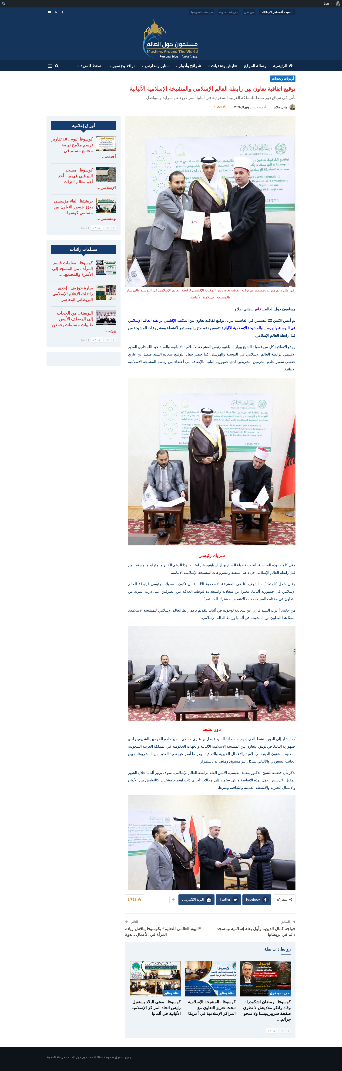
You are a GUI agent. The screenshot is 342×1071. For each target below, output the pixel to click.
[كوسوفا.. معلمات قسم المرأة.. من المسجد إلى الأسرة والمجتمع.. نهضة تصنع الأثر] (106, 267)
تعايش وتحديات (224, 65)
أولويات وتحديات (283, 78)
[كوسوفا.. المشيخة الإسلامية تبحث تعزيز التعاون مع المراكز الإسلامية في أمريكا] (210, 978)
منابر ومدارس (157, 65)
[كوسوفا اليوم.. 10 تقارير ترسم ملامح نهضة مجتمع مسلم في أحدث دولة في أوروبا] (106, 143)
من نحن (249, 12)
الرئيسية (280, 65)
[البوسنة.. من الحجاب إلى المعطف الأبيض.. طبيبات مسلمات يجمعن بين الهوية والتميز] (106, 317)
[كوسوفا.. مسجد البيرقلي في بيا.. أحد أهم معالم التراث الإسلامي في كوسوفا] (106, 174)
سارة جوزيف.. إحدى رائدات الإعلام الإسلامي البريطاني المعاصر (72, 294)
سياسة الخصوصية (202, 12)
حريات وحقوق (279, 993)
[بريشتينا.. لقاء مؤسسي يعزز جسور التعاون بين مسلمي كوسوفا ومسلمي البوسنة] (106, 205)
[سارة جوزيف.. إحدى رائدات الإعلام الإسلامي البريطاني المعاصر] (106, 292)
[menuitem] (338, 3)
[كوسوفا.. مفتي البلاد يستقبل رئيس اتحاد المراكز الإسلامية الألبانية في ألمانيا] (155, 978)
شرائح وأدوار (190, 65)
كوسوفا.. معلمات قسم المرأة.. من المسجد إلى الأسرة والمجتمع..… (72, 268)
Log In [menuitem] (328, 3)
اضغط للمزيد (91, 65)
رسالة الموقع (255, 65)
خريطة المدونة (228, 12)
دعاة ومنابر (226, 993)
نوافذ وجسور (124, 65)
